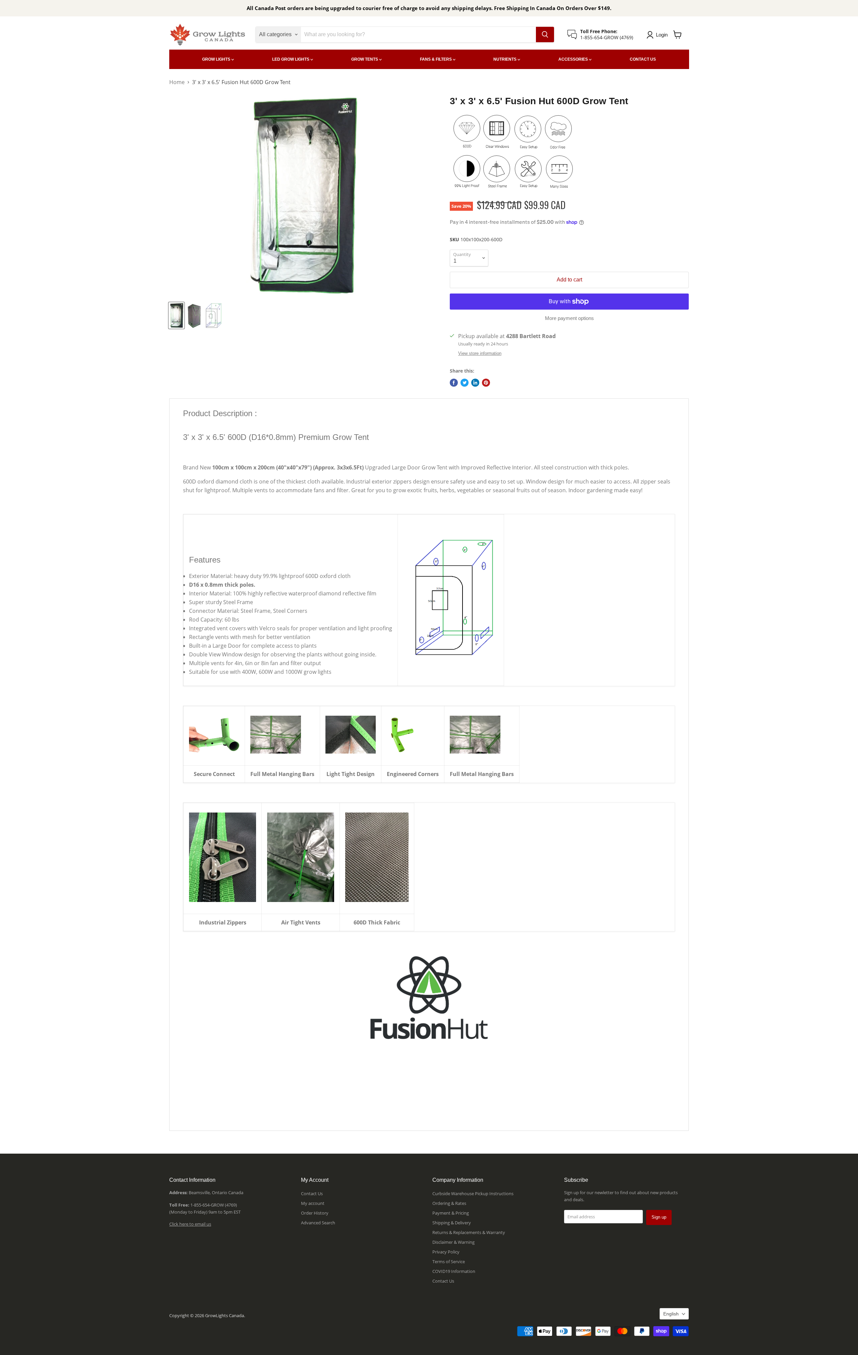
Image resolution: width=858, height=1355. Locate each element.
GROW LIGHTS (216, 59)
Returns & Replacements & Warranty (468, 1232)
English (671, 1313)
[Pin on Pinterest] (486, 383)
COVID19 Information (453, 1271)
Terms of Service (448, 1262)
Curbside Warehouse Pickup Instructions (472, 1193)
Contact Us (312, 1193)
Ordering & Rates (449, 1203)
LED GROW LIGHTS (291, 59)
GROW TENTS (365, 59)
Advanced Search (318, 1223)
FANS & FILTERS (436, 59)
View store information (479, 353)
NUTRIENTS (505, 59)
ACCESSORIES (573, 59)
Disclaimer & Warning (453, 1242)
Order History (314, 1213)
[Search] (545, 34)
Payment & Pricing (450, 1213)
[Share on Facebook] (454, 383)
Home (177, 82)
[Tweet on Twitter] (465, 383)
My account (312, 1203)
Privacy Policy (445, 1252)
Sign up (659, 1217)
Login (662, 35)
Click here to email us (190, 1224)
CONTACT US (643, 59)
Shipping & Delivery (451, 1223)
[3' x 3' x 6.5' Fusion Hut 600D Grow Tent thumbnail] (176, 315)
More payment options (569, 318)
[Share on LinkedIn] (475, 383)
